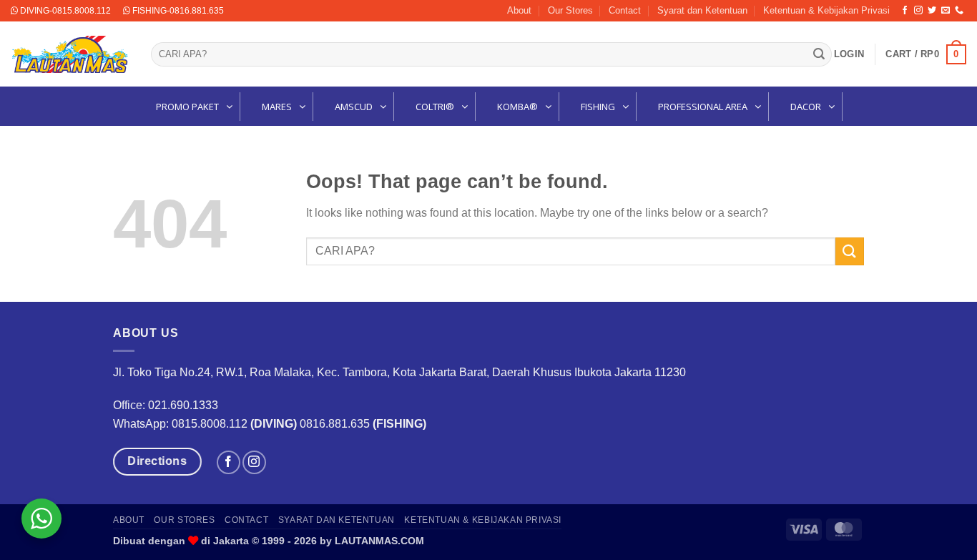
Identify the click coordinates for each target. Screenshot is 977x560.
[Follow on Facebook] (904, 11)
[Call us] (959, 11)
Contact (625, 10)
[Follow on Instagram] (918, 11)
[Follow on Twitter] (932, 11)
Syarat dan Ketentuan (702, 10)
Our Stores (570, 10)
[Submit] (819, 54)
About (519, 10)
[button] (849, 54)
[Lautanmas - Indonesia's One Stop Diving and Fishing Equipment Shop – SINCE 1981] (70, 54)
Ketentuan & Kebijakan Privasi (826, 10)
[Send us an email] (945, 11)
